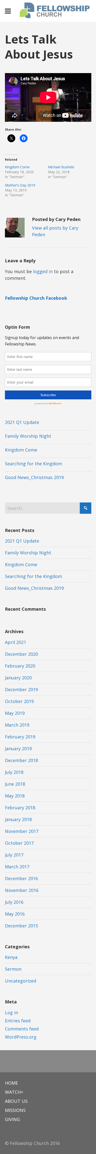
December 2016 (21, 878)
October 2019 (19, 701)
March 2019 (17, 725)
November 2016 (21, 890)
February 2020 (20, 666)
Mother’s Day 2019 (20, 185)
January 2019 (18, 748)
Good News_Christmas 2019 (34, 477)
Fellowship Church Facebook (36, 298)
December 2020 (21, 654)
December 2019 (21, 689)
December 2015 (21, 926)
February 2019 (20, 737)
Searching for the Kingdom (33, 464)
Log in (11, 1012)
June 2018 (15, 784)
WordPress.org (20, 1037)
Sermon (13, 969)
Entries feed (18, 1021)
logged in (43, 271)
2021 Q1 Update (22, 422)
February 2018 (20, 808)
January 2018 (18, 819)
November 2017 (21, 831)
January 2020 (18, 678)
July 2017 (14, 855)
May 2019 (15, 713)
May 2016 (15, 914)
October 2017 (19, 843)
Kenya (11, 957)
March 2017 (17, 867)
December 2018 (21, 760)
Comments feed (22, 1029)
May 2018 (15, 796)
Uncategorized (20, 981)
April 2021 (15, 642)
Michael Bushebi (61, 167)
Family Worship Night (28, 436)
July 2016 (14, 902)
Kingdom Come (17, 167)
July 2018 (14, 772)
